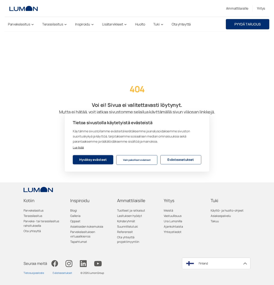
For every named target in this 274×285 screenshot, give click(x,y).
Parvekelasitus (33, 210)
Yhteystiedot (173, 232)
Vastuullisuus (173, 216)
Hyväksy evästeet (93, 159)
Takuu (215, 221)
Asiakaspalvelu (221, 216)
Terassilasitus (33, 216)
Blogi (73, 210)
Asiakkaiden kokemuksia (86, 226)
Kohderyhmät (126, 221)
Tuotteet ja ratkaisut (131, 210)
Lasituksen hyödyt (129, 216)
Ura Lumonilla (173, 221)
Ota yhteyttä (32, 231)
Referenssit (125, 232)
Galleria (75, 216)
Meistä (168, 210)
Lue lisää (78, 147)
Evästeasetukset (180, 159)
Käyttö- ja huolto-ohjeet (227, 210)
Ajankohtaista (173, 226)
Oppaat (75, 221)
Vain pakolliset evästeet (137, 159)
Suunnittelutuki (127, 226)
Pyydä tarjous (247, 24)
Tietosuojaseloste (34, 273)
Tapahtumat (78, 242)
